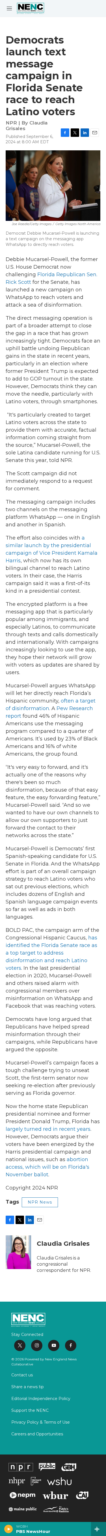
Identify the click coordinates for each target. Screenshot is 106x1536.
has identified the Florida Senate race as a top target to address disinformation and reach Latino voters (51, 953)
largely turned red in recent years (48, 1129)
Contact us (22, 1375)
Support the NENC (30, 1410)
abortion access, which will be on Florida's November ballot (47, 1167)
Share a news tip (27, 1387)
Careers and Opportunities (37, 1434)
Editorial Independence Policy (40, 1399)
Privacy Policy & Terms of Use (40, 1422)
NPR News (40, 1202)
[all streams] (98, 1529)
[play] (8, 1529)
